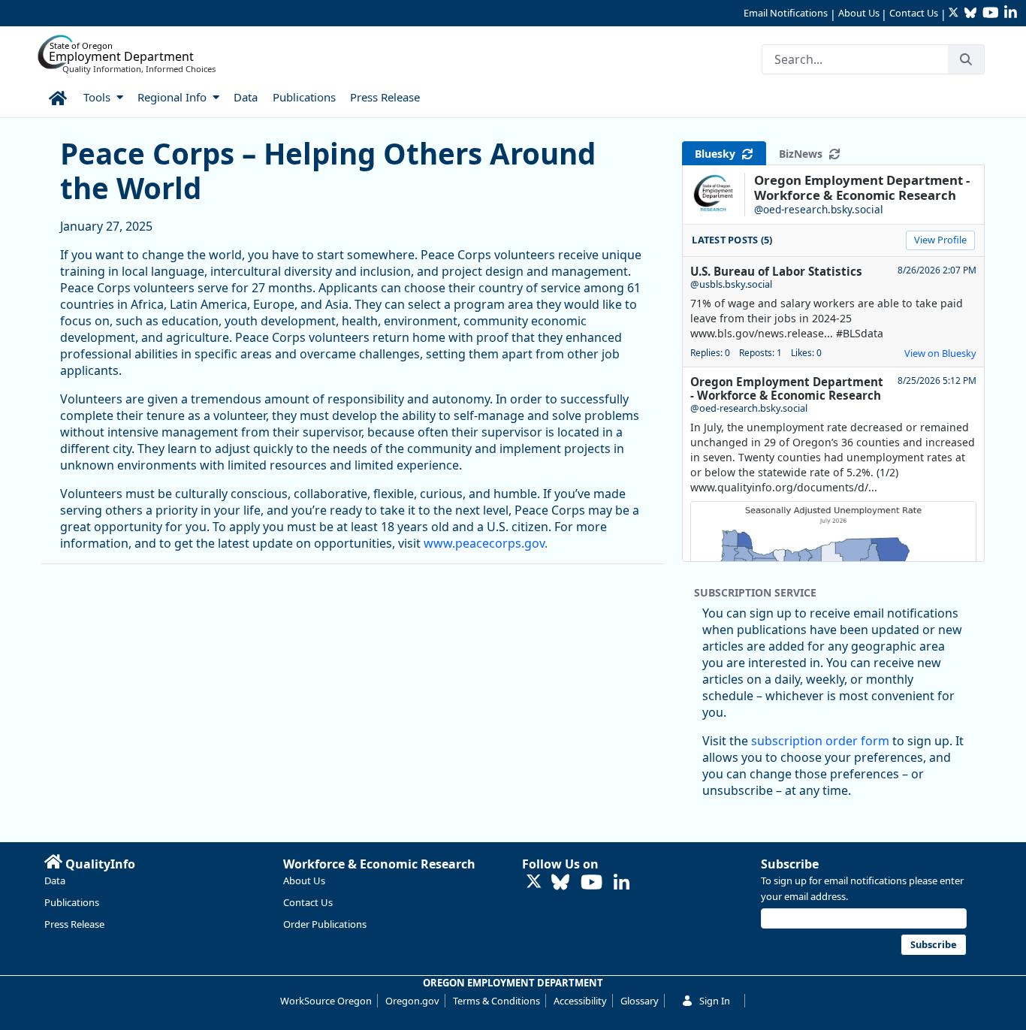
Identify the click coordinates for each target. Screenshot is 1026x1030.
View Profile (940, 239)
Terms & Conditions (496, 1000)
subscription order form (820, 740)
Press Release (74, 924)
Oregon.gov (412, 1000)
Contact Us (913, 13)
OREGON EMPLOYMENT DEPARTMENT (513, 982)
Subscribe (790, 864)
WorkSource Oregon (326, 1000)
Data (54, 880)
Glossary (639, 1000)
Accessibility (580, 1000)
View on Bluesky (940, 353)
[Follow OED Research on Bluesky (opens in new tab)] (560, 883)
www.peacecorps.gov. (486, 543)
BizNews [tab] (803, 153)
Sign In (714, 1000)
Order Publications (325, 924)
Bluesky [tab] (718, 153)
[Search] (966, 59)
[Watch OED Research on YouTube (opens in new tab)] (591, 883)
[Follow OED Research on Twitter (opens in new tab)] (534, 882)
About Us (859, 13)
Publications (71, 902)
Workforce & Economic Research (379, 864)
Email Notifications (786, 13)
